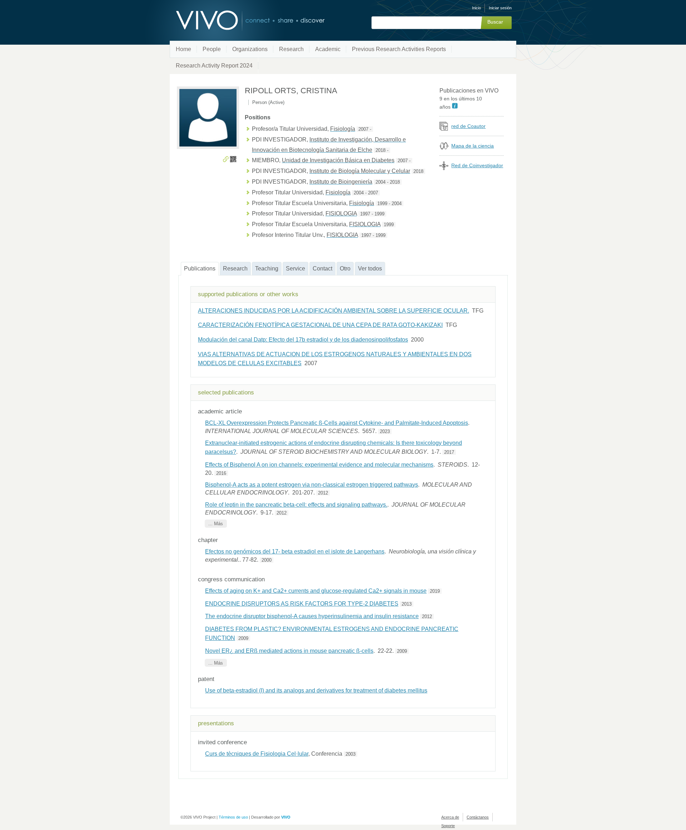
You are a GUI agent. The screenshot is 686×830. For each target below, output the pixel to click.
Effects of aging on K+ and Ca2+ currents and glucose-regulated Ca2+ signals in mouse (316, 591)
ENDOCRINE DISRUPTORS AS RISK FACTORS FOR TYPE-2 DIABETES (301, 604)
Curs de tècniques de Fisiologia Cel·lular (256, 754)
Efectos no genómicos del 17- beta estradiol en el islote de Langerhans (294, 551)
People (212, 49)
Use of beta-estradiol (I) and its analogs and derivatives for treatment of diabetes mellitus (316, 690)
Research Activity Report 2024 (214, 66)
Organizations (250, 49)
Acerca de (450, 817)
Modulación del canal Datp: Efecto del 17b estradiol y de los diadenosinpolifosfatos (303, 340)
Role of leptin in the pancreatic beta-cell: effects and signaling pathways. (296, 505)
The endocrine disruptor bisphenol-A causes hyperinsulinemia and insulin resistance (312, 616)
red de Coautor (468, 126)
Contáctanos (478, 817)
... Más (215, 523)
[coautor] (443, 129)
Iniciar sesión (500, 8)
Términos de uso (233, 817)
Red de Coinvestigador (477, 165)
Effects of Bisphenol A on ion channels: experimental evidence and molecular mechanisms (319, 465)
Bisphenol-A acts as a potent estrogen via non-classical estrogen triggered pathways (311, 485)
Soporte (448, 826)
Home (183, 49)
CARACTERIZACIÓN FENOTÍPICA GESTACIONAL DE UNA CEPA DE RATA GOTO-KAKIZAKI (320, 325)
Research (291, 49)
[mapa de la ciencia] (443, 148)
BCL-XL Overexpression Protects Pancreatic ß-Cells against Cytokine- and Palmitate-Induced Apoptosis (336, 423)
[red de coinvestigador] (443, 168)
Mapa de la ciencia (472, 146)
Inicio (476, 8)
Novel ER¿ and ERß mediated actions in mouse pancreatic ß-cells (289, 651)
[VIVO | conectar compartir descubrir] (239, 20)
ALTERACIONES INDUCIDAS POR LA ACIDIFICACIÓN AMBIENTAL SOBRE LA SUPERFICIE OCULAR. (333, 311)
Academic (327, 49)
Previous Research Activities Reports (399, 49)
